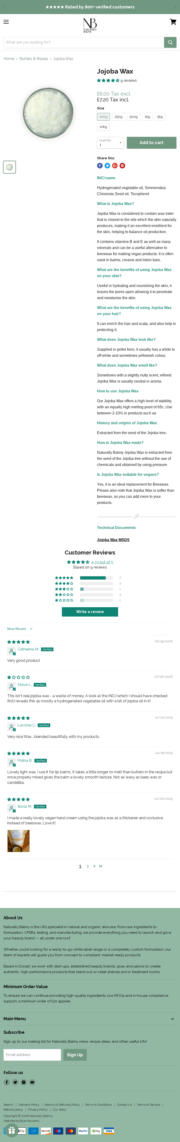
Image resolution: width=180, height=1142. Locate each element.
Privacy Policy (38, 1109)
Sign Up (75, 1054)
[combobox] (84, 42)
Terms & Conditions (98, 1104)
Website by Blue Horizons (21, 1121)
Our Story (59, 1109)
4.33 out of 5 (102, 562)
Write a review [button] (90, 612)
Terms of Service (148, 1104)
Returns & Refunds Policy (62, 1104)
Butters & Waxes (33, 59)
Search (8, 1104)
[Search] (170, 42)
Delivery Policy (29, 1104)
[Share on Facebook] (100, 165)
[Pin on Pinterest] (122, 165)
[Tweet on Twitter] (107, 165)
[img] (18, 642)
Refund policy (13, 1109)
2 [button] (88, 866)
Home (9, 59)
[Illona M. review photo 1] (18, 841)
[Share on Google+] (115, 165)
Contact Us (124, 1104)
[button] (108, 80)
